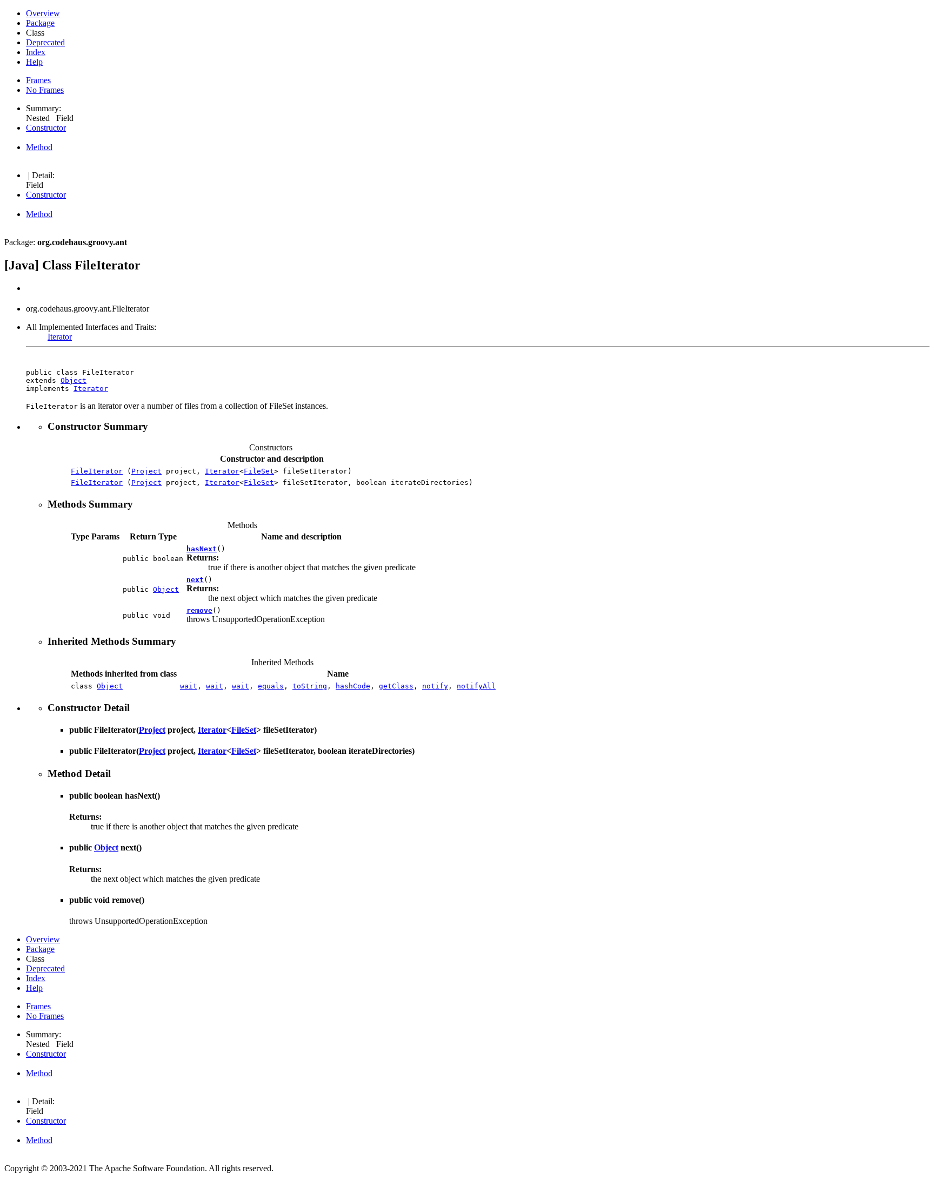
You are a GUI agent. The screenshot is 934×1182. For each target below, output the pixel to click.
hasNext (201, 549)
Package (40, 23)
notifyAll (476, 686)
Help (34, 61)
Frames (38, 80)
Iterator (60, 336)
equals (271, 686)
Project (146, 471)
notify (435, 686)
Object (73, 380)
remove (199, 610)
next (195, 580)
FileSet (259, 471)
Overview (43, 13)
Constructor (46, 127)
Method (39, 147)
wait (188, 686)
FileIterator (97, 471)
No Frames (45, 89)
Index (35, 52)
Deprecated (45, 42)
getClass (396, 686)
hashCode (353, 686)
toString (309, 686)
